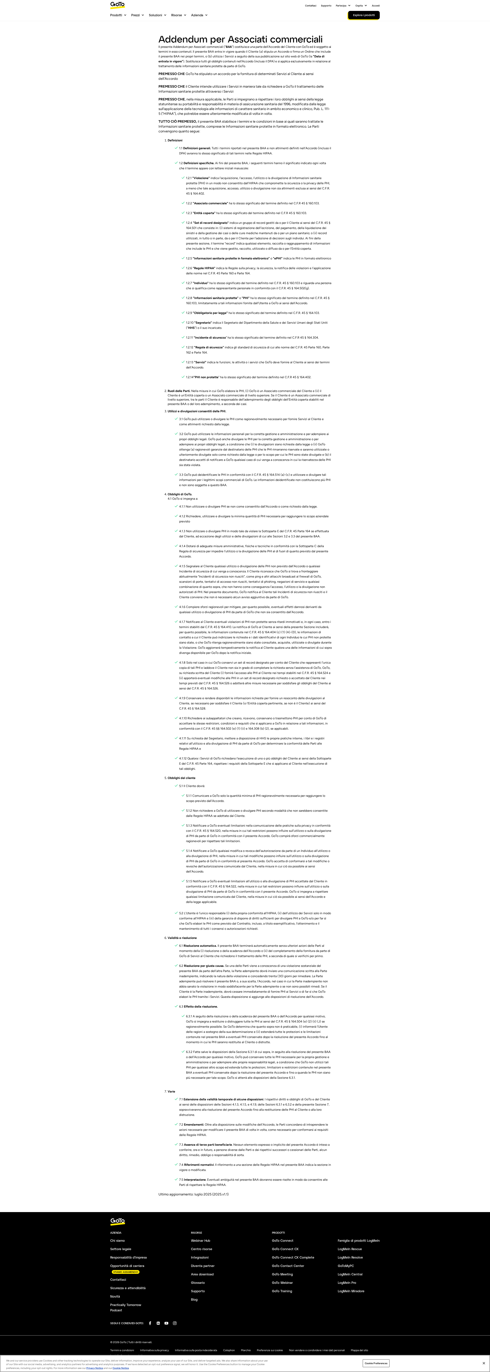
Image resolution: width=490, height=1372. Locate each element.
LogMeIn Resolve (350, 1257)
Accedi (376, 5)
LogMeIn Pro (347, 1282)
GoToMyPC (346, 1266)
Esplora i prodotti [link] (364, 15)
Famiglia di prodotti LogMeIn (359, 1240)
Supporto (326, 5)
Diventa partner (203, 1266)
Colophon (229, 1350)
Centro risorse (201, 1249)
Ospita (359, 5)
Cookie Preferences (376, 1363)
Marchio (246, 1350)
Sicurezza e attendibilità (128, 1288)
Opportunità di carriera (127, 1266)
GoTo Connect (282, 1240)
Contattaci (310, 5)
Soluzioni (155, 15)
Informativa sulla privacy (154, 1350)
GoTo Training (282, 1291)
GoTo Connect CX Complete (293, 1257)
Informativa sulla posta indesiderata (196, 1350)
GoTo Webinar (282, 1282)
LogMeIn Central (350, 1274)
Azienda (197, 15)
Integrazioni (200, 1257)
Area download (202, 1274)
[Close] (484, 1363)
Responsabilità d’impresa (128, 1257)
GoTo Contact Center (288, 1266)
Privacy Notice (94, 1368)
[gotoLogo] (117, 5)
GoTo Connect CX (285, 1249)
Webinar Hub (200, 1240)
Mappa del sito (359, 1350)
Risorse (176, 15)
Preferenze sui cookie (270, 1350)
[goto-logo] (245, 1222)
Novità (115, 1296)
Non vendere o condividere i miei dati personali (317, 1350)
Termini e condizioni (122, 1350)
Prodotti (116, 15)
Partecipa (341, 5)
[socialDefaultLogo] (150, 1323)
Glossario (198, 1282)
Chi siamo (117, 1240)
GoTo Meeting (282, 1274)
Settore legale (120, 1249)
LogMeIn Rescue (350, 1249)
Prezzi (135, 15)
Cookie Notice (121, 1368)
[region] (245, 1363)
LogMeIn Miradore (351, 1291)
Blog (194, 1299)
